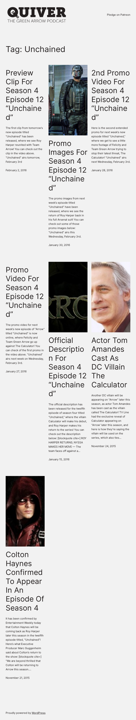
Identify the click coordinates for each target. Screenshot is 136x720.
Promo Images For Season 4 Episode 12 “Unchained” (68, 165)
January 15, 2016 (59, 459)
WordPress (39, 713)
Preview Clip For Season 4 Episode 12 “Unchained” (25, 95)
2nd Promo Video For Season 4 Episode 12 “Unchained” (110, 95)
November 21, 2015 (18, 677)
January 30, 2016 (59, 245)
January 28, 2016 (102, 170)
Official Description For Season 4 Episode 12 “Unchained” (68, 367)
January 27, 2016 (16, 371)
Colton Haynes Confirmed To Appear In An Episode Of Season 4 (25, 581)
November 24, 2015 (103, 446)
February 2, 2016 (16, 170)
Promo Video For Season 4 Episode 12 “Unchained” (25, 292)
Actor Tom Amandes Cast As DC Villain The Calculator (109, 362)
